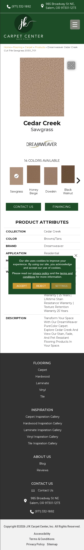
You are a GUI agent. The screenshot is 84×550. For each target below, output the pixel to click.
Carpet (29, 47)
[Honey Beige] (33, 174)
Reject (41, 285)
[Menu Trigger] (75, 24)
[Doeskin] (50, 176)
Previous (6, 175)
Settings (61, 285)
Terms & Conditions (42, 539)
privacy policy (41, 273)
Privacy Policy (35, 544)
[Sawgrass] (16, 176)
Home (7, 47)
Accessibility (42, 533)
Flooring (17, 47)
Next (78, 175)
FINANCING (62, 207)
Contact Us (23, 207)
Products (40, 47)
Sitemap (52, 544)
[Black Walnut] (68, 174)
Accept (22, 285)
